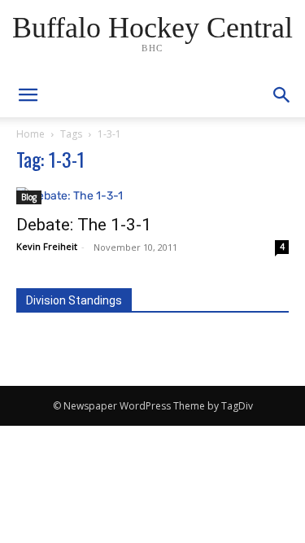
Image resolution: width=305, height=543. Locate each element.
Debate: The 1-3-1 (83, 224)
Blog (29, 197)
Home (30, 134)
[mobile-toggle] (28, 95)
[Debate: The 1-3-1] (152, 195)
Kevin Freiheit (46, 246)
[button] (282, 95)
